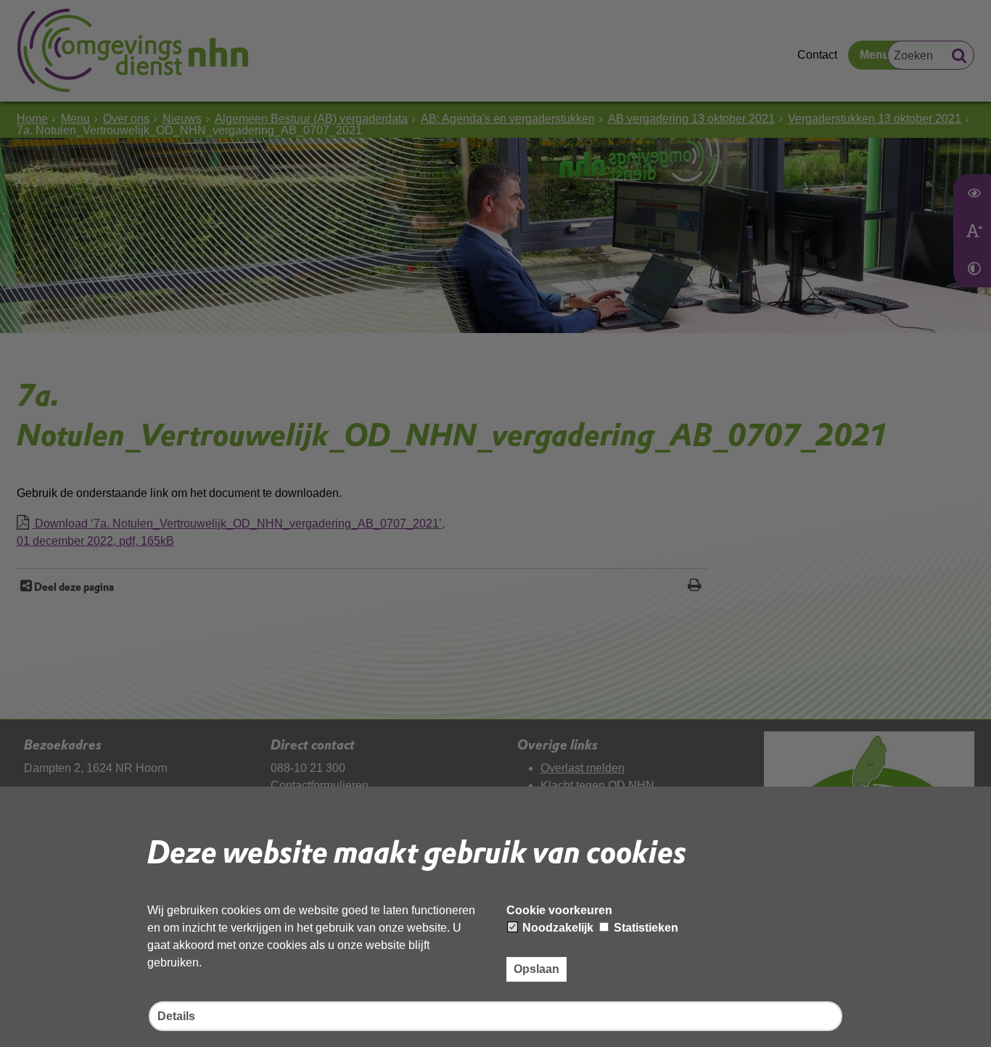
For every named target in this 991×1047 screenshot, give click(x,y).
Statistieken (644, 927)
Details (176, 1016)
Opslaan (536, 969)
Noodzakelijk (556, 927)
